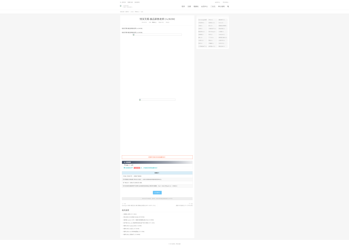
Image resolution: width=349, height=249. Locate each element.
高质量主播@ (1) (223, 37)
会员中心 (204, 6)
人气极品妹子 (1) (202, 46)
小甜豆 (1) (200, 40)
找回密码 (137, 2)
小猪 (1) (200, 25)
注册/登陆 (137, 168)
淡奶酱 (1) (200, 34)
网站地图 (178, 244)
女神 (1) (200, 28)
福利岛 (120, 6)
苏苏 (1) (200, 43)
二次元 (212, 6)
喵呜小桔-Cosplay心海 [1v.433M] (133, 225)
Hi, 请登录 (123, 2)
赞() (158, 192)
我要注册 (130, 2)
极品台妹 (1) (222, 46)
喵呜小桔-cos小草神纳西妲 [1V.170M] (134, 231)
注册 (189, 6)
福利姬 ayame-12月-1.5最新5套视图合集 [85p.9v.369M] (139, 220)
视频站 (196, 6)
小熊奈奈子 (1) (212, 28)
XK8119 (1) (221, 43)
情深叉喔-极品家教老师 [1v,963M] (157, 19)
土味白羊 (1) (222, 40)
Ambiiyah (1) (221, 34)
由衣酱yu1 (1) (212, 46)
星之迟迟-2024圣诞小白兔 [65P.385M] (134, 217)
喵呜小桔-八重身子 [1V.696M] (132, 234)
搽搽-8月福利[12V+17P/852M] (184, 205)
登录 (183, 6)
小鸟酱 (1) (221, 31)
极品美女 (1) (201, 31)
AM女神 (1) (201, 22)
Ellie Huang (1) (212, 31)
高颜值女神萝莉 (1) (222, 26)
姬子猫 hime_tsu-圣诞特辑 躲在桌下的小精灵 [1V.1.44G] (139, 223)
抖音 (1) (210, 34)
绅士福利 (221, 6)
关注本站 (225, 2)
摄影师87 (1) (222, 19)
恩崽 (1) (210, 40)
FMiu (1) (211, 19)
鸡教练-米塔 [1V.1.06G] (130, 214)
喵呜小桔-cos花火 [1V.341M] (131, 228)
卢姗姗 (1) (211, 43)
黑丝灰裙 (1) (222, 28)
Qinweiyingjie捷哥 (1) (202, 20)
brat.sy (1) (221, 22)
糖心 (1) (200, 37)
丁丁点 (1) (211, 37)
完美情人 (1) (211, 22)
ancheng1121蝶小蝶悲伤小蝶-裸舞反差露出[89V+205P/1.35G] (139, 205)
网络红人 (137, 11)
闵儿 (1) (210, 25)
